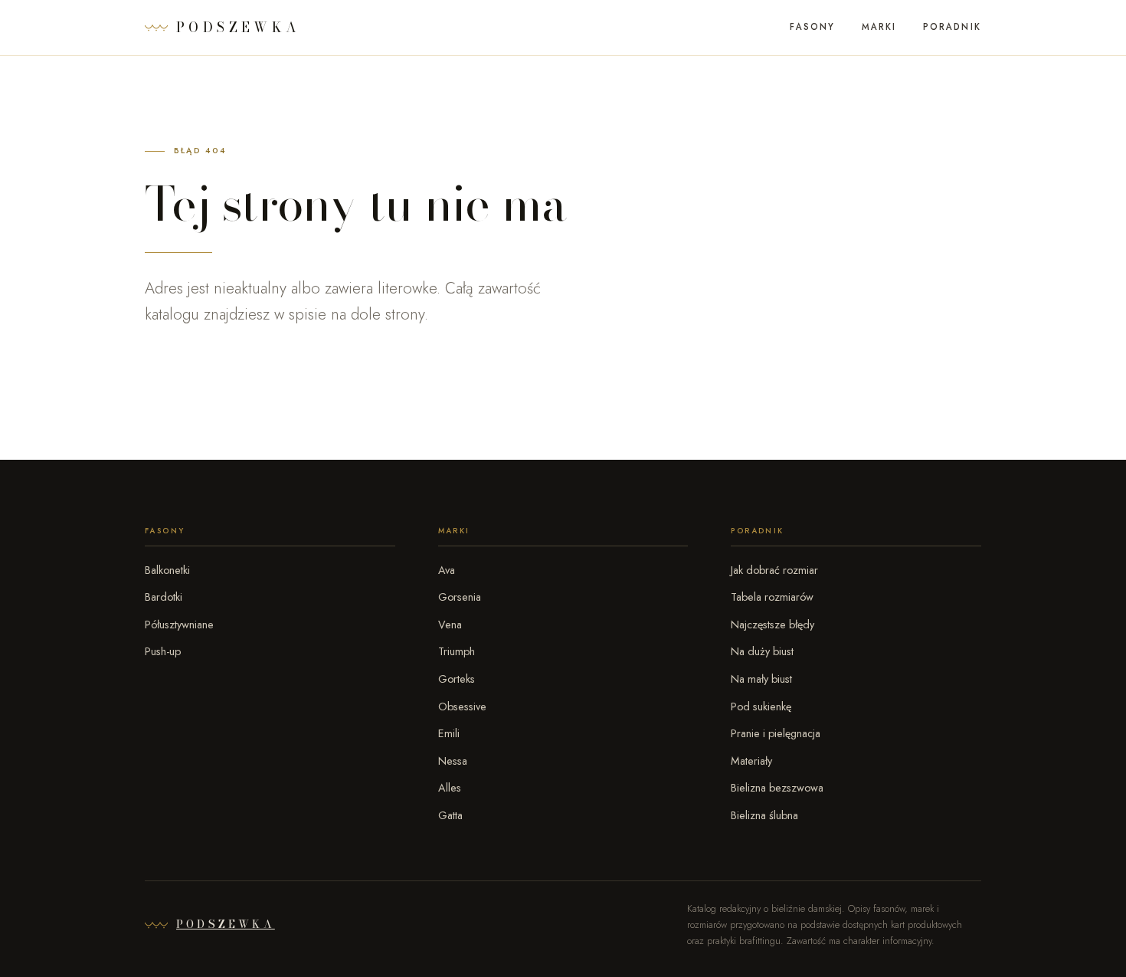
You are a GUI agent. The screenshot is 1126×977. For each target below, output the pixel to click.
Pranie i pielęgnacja (775, 733)
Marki (879, 27)
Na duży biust (762, 651)
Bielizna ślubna (764, 815)
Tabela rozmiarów (772, 597)
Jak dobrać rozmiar (774, 570)
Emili (449, 733)
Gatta (450, 815)
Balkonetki (167, 570)
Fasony (812, 27)
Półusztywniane (179, 624)
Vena (450, 624)
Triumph (456, 651)
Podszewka (225, 924)
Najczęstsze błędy (772, 624)
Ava (446, 570)
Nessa (452, 761)
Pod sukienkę (761, 706)
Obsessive (462, 706)
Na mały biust (761, 679)
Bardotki (163, 597)
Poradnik (952, 27)
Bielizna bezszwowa (777, 787)
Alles (449, 787)
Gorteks (456, 679)
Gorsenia (459, 597)
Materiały (751, 761)
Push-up (163, 651)
